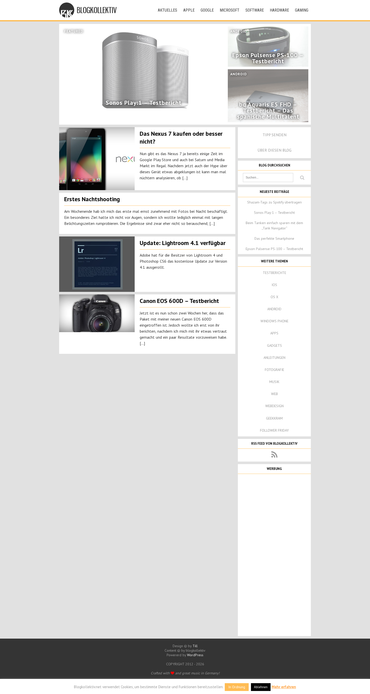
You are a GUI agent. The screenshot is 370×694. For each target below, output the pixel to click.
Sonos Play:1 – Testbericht (274, 212)
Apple (189, 10)
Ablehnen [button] (261, 687)
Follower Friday (274, 430)
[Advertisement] (274, 554)
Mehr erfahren (284, 686)
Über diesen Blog (274, 150)
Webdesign (274, 406)
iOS (274, 285)
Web (274, 394)
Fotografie (274, 369)
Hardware (279, 10)
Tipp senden (274, 134)
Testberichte (274, 272)
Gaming (301, 10)
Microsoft (229, 10)
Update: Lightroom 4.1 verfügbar (183, 243)
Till (195, 646)
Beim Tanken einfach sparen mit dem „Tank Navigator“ (274, 225)
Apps (274, 333)
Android (274, 309)
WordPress (195, 655)
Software (254, 10)
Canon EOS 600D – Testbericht (179, 301)
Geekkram (274, 418)
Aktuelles (167, 10)
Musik (274, 381)
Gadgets (274, 345)
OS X (274, 297)
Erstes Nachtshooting (92, 199)
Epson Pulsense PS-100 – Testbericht (274, 249)
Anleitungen (274, 357)
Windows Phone (274, 321)
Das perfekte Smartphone (274, 238)
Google (207, 10)
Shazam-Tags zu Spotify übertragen (274, 202)
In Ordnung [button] (236, 687)
